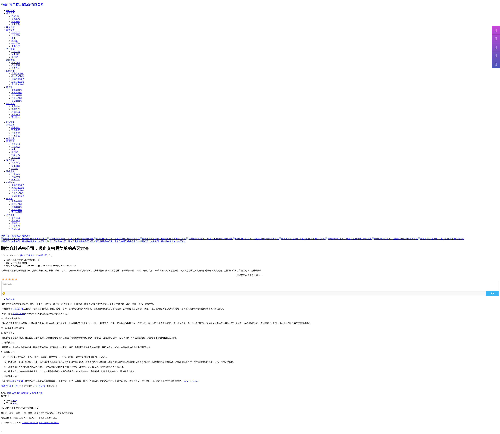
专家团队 (15, 16)
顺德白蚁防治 (17, 79)
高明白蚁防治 (17, 84)
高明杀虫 (15, 117)
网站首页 (10, 11)
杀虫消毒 (15, 54)
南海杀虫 (15, 106)
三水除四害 (16, 98)
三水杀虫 (15, 114)
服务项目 (10, 141)
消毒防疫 (15, 46)
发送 (492, 293)
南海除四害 (16, 90)
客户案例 (10, 160)
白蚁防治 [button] (10, 71)
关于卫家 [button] (10, 13)
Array (14, 400)
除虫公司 (25, 393)
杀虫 (13, 38)
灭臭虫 (33, 393)
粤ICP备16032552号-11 (49, 422)
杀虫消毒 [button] (10, 103)
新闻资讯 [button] (10, 60)
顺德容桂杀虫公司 (9, 386)
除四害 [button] (9, 87)
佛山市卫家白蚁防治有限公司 (33, 255)
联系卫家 (15, 19)
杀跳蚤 (39, 393)
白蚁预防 (15, 35)
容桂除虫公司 (18, 314)
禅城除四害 (16, 93)
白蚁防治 (15, 52)
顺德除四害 (16, 95)
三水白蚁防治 (17, 82)
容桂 (9, 393)
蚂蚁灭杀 (15, 43)
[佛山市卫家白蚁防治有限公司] (22, 4)
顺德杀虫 (15, 112)
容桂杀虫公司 (16, 309)
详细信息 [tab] (10, 299)
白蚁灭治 (15, 32)
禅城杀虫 (15, 109)
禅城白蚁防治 (17, 76)
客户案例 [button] (10, 49)
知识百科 (15, 68)
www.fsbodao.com (191, 381)
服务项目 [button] (10, 30)
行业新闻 (15, 65)
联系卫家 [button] (10, 27)
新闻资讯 (10, 171)
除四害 (14, 41)
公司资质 (15, 21)
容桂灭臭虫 (39, 386)
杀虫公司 (16, 393)
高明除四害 (16, 101)
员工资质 (15, 24)
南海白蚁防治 (17, 73)
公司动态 (15, 62)
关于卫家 (10, 125)
